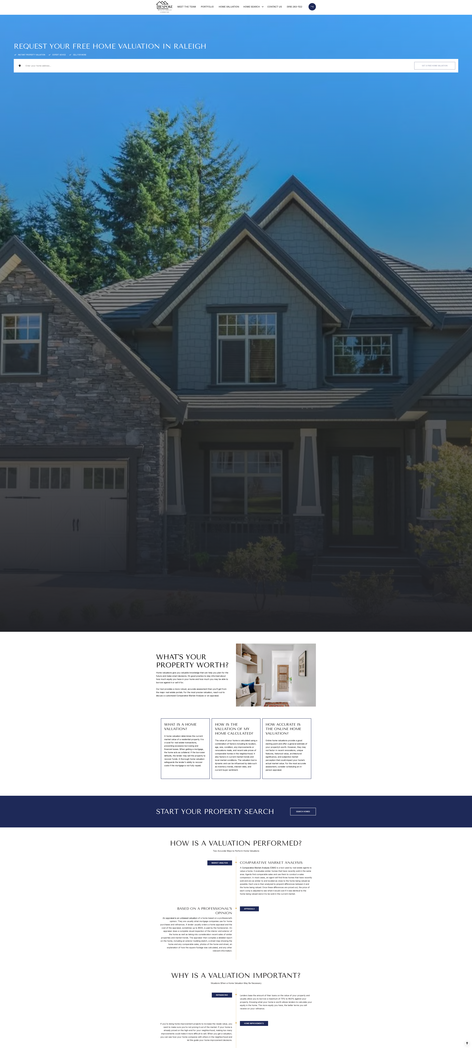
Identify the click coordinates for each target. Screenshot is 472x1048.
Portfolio (207, 6)
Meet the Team (186, 6)
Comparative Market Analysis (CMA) (259, 867)
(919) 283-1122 (294, 6)
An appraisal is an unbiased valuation (180, 918)
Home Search (251, 6)
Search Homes (303, 811)
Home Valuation (229, 6)
